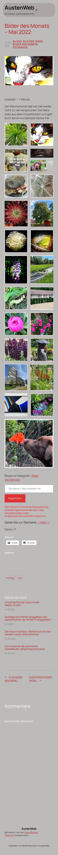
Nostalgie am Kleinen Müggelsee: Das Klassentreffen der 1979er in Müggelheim (28, 618)
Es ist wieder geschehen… (13, 678)
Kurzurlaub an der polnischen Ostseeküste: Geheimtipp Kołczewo (25, 647)
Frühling (10, 577)
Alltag (17, 41)
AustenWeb (19, 7)
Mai (20, 577)
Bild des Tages (33, 41)
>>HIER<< (43, 522)
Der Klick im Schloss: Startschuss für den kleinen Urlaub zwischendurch (28, 633)
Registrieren (15, 498)
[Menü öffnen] (36, 10)
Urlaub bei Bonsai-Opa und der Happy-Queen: (22, 603)
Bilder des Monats (25, 44)
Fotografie (20, 47)
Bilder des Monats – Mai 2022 (27, 29)
